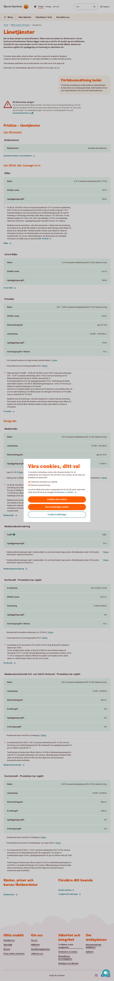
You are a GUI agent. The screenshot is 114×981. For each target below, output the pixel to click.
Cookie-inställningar (57, 514)
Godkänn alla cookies (57, 499)
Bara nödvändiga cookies (57, 507)
